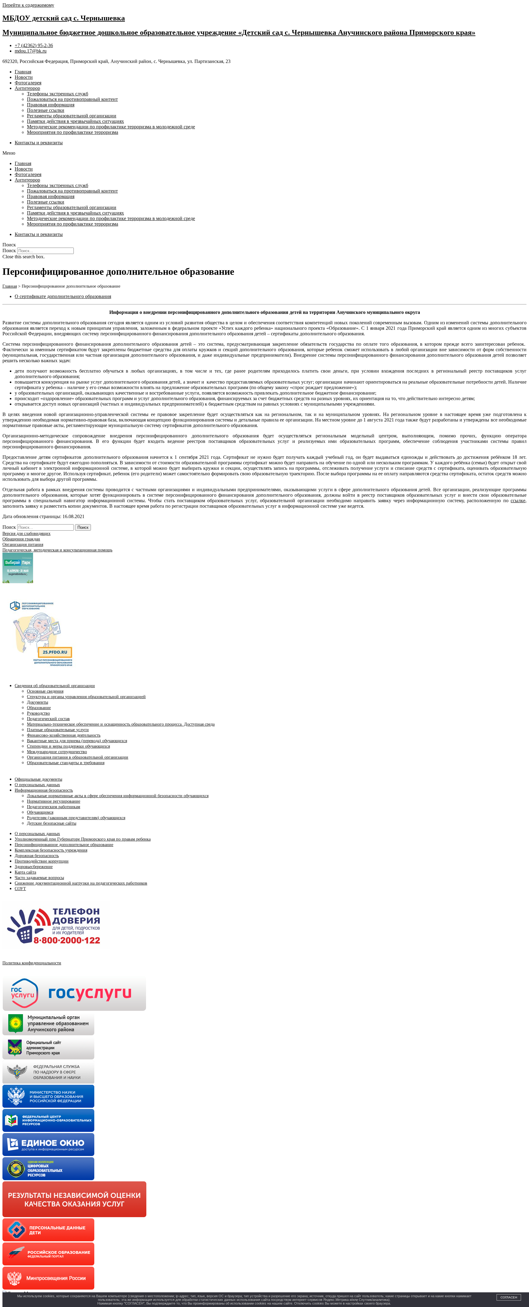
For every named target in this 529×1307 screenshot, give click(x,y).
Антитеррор (27, 88)
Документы (37, 702)
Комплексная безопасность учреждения (51, 850)
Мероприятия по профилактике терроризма (72, 132)
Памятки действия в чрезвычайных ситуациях (75, 121)
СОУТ (20, 888)
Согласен (509, 1297)
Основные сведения (45, 691)
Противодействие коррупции (42, 861)
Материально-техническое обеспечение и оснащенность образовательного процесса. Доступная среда (121, 724)
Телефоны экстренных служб (57, 93)
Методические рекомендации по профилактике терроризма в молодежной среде (111, 126)
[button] (264, 153)
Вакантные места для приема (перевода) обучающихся (77, 740)
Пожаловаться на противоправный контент (72, 99)
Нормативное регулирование (53, 801)
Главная (23, 71)
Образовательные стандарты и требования (65, 762)
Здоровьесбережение (34, 866)
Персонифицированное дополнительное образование (64, 844)
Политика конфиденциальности (31, 963)
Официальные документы (38, 779)
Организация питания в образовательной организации (77, 757)
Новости (24, 77)
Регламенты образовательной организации (71, 115)
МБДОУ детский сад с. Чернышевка (63, 18)
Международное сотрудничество (57, 751)
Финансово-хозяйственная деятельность (63, 735)
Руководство (38, 713)
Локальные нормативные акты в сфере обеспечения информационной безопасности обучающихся (117, 795)
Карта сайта (25, 872)
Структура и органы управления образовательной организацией (86, 696)
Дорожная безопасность (37, 855)
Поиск (9, 250)
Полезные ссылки (45, 110)
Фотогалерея (28, 82)
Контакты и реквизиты (39, 142)
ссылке (518, 500)
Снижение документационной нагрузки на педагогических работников (81, 883)
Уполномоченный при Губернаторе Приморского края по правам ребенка (83, 839)
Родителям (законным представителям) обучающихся (76, 817)
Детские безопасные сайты (51, 823)
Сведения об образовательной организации (55, 685)
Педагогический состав (48, 718)
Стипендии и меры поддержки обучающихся (68, 746)
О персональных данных (37, 784)
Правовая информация (50, 104)
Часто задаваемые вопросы (39, 877)
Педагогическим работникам (53, 806)
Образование (39, 707)
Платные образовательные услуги (58, 729)
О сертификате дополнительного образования (63, 296)
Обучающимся (40, 812)
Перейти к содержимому (28, 5)
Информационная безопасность (44, 790)
